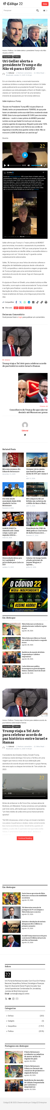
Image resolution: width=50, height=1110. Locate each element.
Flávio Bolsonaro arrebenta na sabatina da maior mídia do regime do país (34, 626)
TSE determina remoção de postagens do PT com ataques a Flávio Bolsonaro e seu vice (33, 910)
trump (21, 308)
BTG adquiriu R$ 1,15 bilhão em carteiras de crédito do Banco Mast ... (36, 501)
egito (16, 308)
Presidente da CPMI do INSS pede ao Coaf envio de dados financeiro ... (36, 530)
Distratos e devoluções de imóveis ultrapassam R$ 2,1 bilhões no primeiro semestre (34, 924)
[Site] (25, 435)
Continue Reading (25, 838)
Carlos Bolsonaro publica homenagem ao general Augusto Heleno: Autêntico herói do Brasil (33, 668)
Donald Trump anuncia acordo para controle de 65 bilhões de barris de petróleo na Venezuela (34, 938)
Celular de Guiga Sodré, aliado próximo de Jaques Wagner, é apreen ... (36, 561)
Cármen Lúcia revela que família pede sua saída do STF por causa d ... (37, 472)
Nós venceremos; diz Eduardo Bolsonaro (11, 470)
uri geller (28, 308)
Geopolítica (7, 57)
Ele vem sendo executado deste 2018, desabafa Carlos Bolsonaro (11, 502)
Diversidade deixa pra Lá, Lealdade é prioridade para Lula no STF (13, 561)
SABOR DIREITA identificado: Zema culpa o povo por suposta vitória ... (10, 531)
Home (4, 50)
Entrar (45, 4)
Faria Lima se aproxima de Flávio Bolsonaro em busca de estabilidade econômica (34, 896)
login (20, 317)
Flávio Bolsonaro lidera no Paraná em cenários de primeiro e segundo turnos (34, 640)
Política (10, 50)
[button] (25, 595)
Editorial (11, 73)
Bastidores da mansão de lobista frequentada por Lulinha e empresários (33, 654)
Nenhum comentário (25, 73)
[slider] (14, 165)
